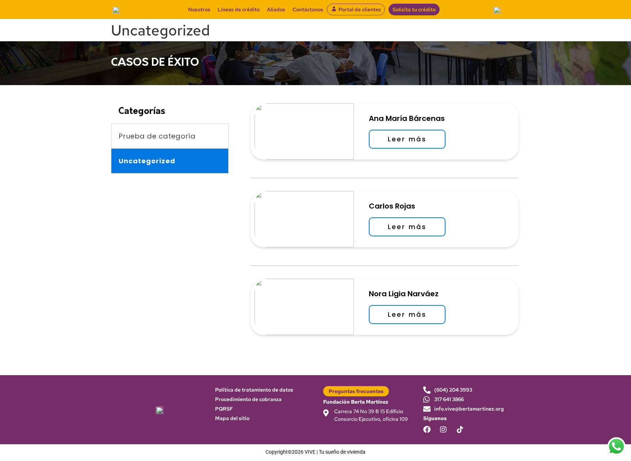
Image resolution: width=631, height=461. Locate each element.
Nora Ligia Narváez (404, 294)
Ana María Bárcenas (407, 118)
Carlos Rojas (392, 206)
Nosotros (199, 9)
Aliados (276, 9)
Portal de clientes (360, 9)
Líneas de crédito (239, 9)
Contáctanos (307, 9)
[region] (536, 408)
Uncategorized (147, 160)
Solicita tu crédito (414, 9)
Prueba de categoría (157, 136)
